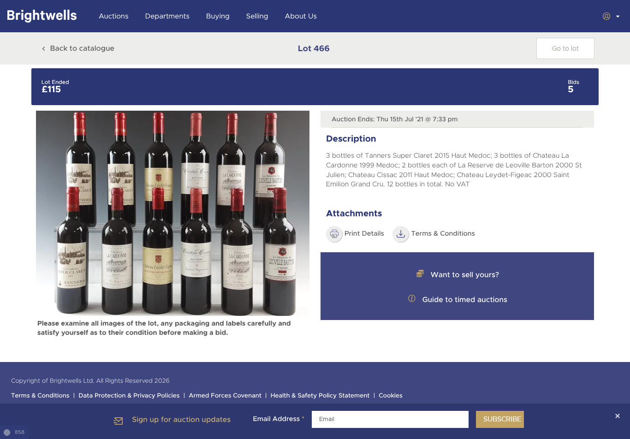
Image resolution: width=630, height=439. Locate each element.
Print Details (364, 234)
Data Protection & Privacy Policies (128, 396)
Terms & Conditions (40, 396)
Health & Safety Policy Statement (320, 396)
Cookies (391, 396)
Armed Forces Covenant (225, 396)
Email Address (278, 419)
